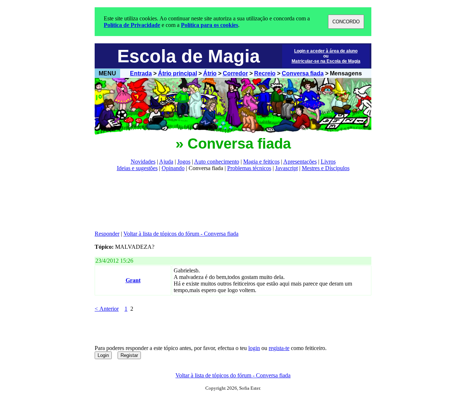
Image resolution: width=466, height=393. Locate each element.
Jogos (183, 161)
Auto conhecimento (216, 161)
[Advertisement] (227, 201)
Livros (328, 161)
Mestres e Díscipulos (326, 168)
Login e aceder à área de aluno (326, 51)
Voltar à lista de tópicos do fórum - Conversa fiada (180, 234)
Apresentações (300, 161)
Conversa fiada (303, 73)
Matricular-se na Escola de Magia (326, 61)
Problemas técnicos (249, 168)
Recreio (265, 73)
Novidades (143, 161)
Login (103, 355)
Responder (107, 234)
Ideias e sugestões (137, 168)
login (254, 348)
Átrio (210, 73)
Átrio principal (177, 73)
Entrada (141, 73)
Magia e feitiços (261, 161)
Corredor (235, 73)
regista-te (279, 348)
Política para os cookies (209, 25)
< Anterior (107, 309)
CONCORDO (346, 21)
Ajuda (166, 161)
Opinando (173, 168)
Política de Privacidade (132, 25)
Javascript (286, 168)
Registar (129, 355)
